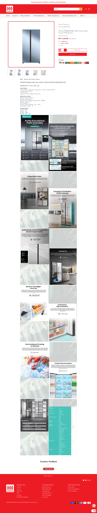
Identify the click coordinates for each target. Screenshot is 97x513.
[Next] (52, 44)
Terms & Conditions (72, 491)
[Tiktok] (90, 480)
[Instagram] (88, 480)
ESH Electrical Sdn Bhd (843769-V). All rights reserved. (25, 502)
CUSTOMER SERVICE (47, 485)
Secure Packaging (46, 495)
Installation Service (46, 493)
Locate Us (19, 495)
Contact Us (19, 491)
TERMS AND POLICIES (74, 485)
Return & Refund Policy (73, 489)
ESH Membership (46, 489)
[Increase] (65, 50)
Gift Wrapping (45, 491)
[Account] (86, 9)
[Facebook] (83, 480)
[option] (31, 44)
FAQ (18, 493)
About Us (19, 487)
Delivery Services (46, 487)
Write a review (48, 468)
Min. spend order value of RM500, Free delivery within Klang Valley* (48, 2)
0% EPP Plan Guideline (22, 497)
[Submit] (80, 9)
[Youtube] (85, 480)
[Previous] (9, 44)
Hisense (60, 24)
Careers (19, 489)
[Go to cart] (89, 9)
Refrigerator (66, 24)
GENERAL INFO (21, 485)
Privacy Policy (71, 487)
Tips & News (45, 497)
